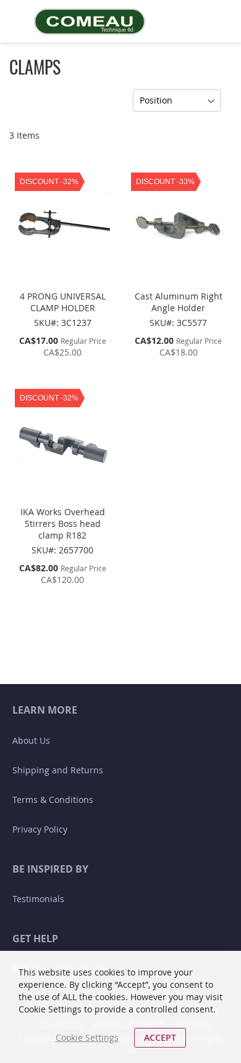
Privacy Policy (39, 829)
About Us (31, 740)
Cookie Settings (87, 1037)
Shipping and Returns (57, 770)
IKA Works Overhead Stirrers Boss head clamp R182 (62, 523)
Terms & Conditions (52, 799)
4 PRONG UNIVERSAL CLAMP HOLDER (63, 302)
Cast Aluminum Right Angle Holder (178, 302)
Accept (160, 1037)
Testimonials (38, 899)
